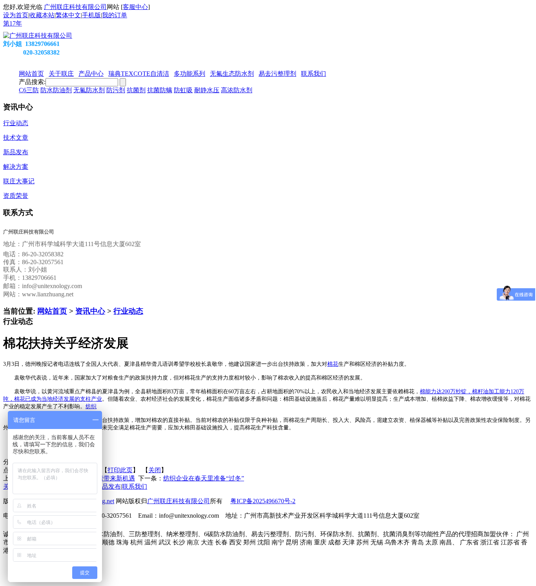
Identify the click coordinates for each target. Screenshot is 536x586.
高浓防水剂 (236, 90)
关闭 (154, 470)
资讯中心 (90, 311)
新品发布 (108, 486)
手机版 (91, 15)
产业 (96, 399)
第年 (12, 23)
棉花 (332, 364)
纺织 (91, 406)
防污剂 (115, 90)
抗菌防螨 (159, 90)
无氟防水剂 (89, 90)
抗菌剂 (136, 90)
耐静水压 (206, 90)
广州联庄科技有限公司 (75, 7)
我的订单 (114, 15)
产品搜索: (32, 81)
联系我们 (134, 486)
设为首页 (15, 15)
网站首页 (52, 311)
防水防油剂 (56, 90)
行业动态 (128, 311)
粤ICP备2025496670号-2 (262, 501)
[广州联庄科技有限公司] (37, 35)
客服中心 (135, 7)
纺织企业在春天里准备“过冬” (203, 478)
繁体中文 (68, 15)
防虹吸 (183, 90)
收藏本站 (42, 15)
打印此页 (120, 470)
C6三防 (29, 90)
